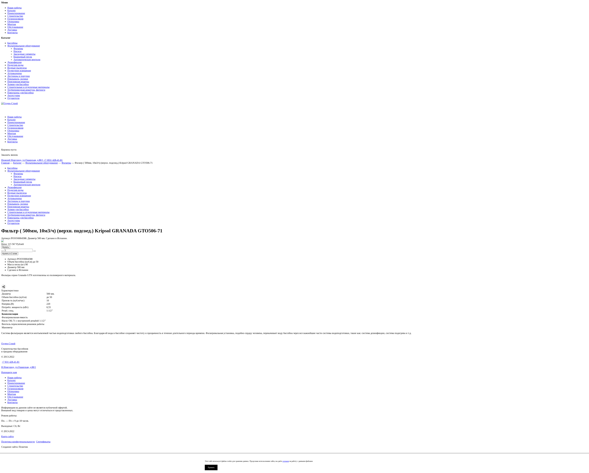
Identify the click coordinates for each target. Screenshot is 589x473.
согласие (286, 461)
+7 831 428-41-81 (10, 362)
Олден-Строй (8, 343)
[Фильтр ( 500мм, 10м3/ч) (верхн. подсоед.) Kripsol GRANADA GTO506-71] (2, 241)
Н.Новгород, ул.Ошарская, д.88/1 (18, 367)
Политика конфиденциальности (18, 441)
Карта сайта (7, 436)
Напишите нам (9, 372)
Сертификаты (43, 441)
